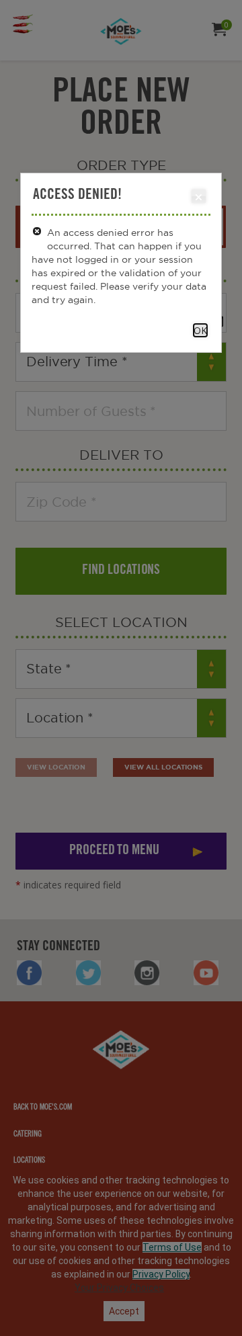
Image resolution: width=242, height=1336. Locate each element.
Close (199, 196)
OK (200, 330)
